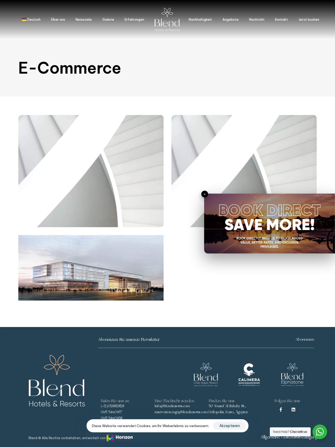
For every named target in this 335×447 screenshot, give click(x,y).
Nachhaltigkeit (200, 19)
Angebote (230, 19)
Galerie (108, 19)
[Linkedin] (293, 409)
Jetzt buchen (308, 19)
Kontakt (281, 19)
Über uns (58, 19)
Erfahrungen (134, 19)
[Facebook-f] (281, 409)
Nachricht (257, 19)
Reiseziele (84, 19)
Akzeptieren (229, 425)
